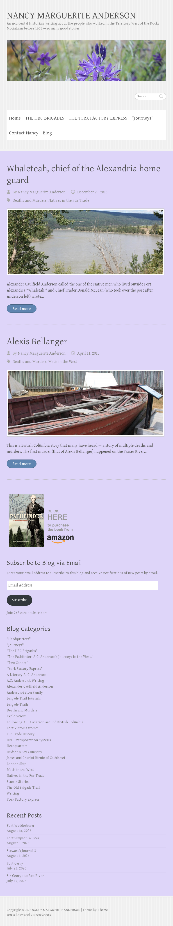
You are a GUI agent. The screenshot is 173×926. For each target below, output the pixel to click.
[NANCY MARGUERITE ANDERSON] (86, 57)
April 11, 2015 (88, 353)
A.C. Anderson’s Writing (25, 681)
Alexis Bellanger (37, 341)
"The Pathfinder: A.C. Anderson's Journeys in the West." (50, 657)
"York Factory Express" (25, 669)
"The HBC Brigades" (22, 651)
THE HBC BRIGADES (44, 118)
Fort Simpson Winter (23, 838)
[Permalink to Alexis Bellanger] (85, 403)
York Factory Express (23, 799)
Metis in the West (62, 361)
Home (15, 118)
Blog (47, 133)
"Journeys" (15, 645)
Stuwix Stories (18, 782)
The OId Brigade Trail (23, 788)
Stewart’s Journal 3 (21, 851)
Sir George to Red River (25, 876)
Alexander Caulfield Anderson (30, 686)
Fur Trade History (20, 734)
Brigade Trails (17, 704)
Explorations (17, 716)
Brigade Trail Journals (24, 698)
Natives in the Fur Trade (68, 200)
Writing (13, 793)
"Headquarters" (19, 639)
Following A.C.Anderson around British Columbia (45, 722)
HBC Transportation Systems (29, 740)
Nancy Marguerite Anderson (42, 192)
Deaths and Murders (30, 200)
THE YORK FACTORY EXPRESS (98, 118)
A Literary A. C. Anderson (26, 675)
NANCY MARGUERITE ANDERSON (71, 15)
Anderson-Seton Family (25, 693)
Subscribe (19, 600)
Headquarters (17, 746)
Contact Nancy (23, 133)
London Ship (16, 764)
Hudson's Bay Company (24, 752)
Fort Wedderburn (20, 826)
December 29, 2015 (92, 192)
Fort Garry (15, 863)
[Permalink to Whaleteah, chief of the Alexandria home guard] (85, 241)
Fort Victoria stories (23, 728)
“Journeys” (142, 118)
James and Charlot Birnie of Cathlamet (36, 758)
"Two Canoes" (17, 663)
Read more (22, 308)
